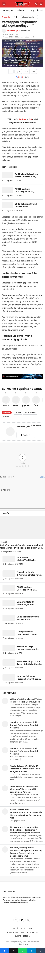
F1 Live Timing (22, 944)
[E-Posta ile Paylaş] (40, 950)
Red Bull (6, 417)
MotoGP (4, 542)
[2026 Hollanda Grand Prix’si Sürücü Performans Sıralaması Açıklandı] (7, 205)
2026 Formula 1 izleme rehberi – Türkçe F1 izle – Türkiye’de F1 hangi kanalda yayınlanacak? (25, 830)
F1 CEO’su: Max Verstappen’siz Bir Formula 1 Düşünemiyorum (24, 193)
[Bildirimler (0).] (41, 4)
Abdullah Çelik (13, 30)
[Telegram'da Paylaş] (31, 950)
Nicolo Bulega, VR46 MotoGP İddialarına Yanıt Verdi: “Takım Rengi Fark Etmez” (25, 769)
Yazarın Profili (34, 426)
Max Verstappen (30, 413)
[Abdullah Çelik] (10, 432)
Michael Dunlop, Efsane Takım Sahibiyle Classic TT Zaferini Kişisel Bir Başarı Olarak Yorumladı (29, 665)
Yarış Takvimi (35, 10)
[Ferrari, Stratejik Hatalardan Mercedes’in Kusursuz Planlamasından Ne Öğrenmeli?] (8, 648)
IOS (30, 119)
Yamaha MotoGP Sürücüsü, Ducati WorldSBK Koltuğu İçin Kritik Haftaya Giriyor (28, 606)
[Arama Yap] (36, 4)
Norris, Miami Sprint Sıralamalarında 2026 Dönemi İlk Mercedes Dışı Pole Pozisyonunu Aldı (26, 813)
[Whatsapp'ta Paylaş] (22, 950)
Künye (18, 936)
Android (22, 119)
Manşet (18, 413)
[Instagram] (28, 920)
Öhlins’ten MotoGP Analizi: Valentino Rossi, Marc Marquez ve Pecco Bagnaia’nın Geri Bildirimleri (21, 548)
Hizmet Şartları (15, 932)
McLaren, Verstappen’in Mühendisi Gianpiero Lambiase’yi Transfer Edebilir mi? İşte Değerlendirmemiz (26, 851)
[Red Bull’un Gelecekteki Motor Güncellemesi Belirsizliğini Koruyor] (7, 175)
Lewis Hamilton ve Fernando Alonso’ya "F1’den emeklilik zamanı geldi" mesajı (24, 789)
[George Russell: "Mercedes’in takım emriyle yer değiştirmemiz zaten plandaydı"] (8, 633)
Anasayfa (8, 10)
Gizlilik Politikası (22, 928)
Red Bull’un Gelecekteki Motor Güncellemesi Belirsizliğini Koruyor (26, 177)
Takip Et (26, 435)
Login (42, 477)
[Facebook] (16, 920)
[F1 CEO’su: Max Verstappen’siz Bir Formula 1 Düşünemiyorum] (7, 190)
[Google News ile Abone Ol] (22, 77)
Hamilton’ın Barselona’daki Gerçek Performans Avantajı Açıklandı (24, 725)
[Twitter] (22, 920)
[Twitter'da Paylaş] (13, 950)
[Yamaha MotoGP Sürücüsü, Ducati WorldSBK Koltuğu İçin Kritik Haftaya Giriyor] (8, 603)
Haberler (21, 10)
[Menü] (4, 4)
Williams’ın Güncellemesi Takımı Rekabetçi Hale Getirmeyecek (26, 700)
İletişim (26, 936)
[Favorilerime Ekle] (11, 71)
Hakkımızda (32, 932)
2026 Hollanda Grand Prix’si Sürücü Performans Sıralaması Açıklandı (26, 208)
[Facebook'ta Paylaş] (4, 950)
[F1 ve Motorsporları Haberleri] (22, 3)
